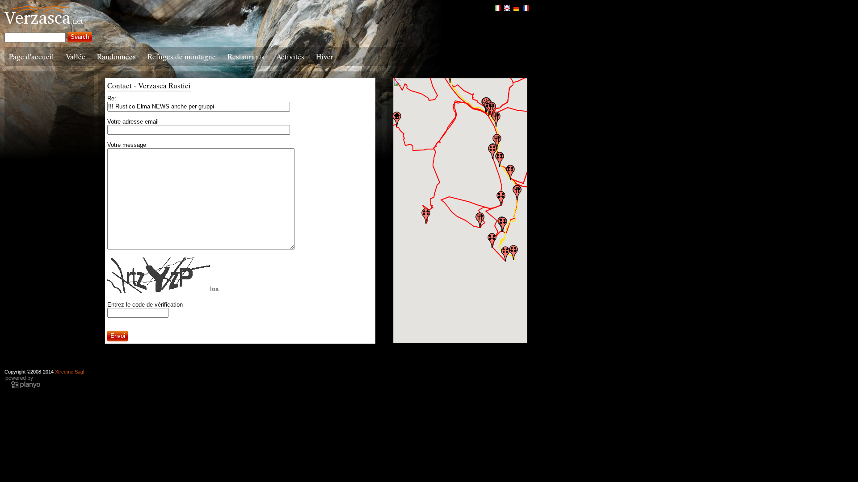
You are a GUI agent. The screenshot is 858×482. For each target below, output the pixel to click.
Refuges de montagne (181, 56)
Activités (290, 56)
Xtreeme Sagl (69, 371)
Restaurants (246, 56)
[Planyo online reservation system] (22, 387)
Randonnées (116, 56)
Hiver (324, 56)
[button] (505, 254)
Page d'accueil (31, 56)
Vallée (75, 56)
